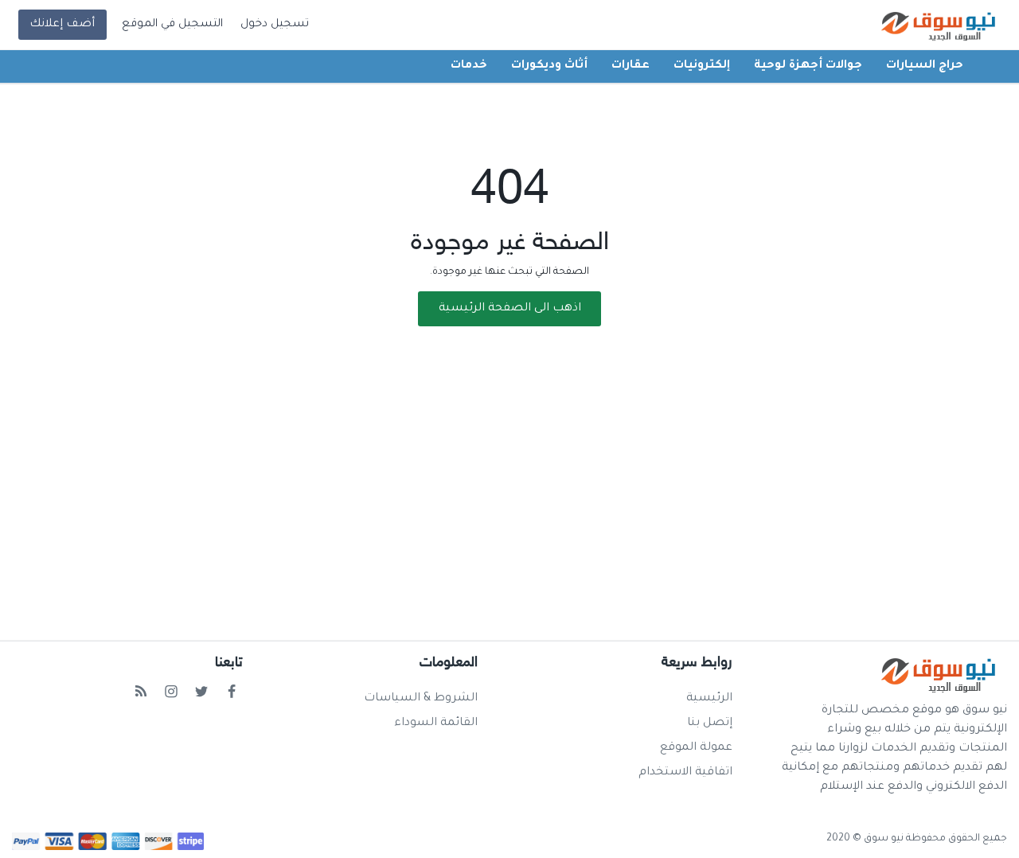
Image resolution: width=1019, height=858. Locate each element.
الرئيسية (709, 698)
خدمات (469, 66)
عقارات (630, 66)
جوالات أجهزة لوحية (808, 66)
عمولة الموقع (696, 748)
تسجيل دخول (274, 24)
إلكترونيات (701, 66)
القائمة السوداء (436, 723)
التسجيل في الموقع (172, 24)
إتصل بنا (709, 723)
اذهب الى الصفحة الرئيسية (510, 308)
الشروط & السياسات (421, 698)
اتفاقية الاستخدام (685, 772)
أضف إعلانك (62, 24)
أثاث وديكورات (549, 66)
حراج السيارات (924, 66)
